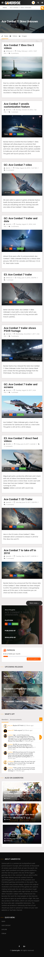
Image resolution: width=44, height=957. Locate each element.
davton (7, 168)
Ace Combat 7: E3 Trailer (18, 499)
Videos (14, 36)
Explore (4, 929)
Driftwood (8, 51)
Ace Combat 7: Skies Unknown (23, 207)
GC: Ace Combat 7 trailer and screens (20, 386)
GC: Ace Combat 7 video (18, 164)
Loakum (10, 735)
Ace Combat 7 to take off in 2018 (20, 552)
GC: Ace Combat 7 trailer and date (20, 220)
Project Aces (8, 640)
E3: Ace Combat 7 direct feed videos (21, 440)
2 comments (15, 226)
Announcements (16, 719)
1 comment (14, 112)
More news (34, 603)
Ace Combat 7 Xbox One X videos (19, 46)
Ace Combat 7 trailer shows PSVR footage (20, 329)
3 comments (10, 170)
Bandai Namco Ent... (11, 633)
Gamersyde (16, 950)
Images (24, 36)
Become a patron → (34, 659)
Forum (4, 933)
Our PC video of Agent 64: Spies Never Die (20, 815)
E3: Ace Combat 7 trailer (18, 274)
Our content (6, 925)
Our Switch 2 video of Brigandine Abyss (19, 793)
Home (5, 7)
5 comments (15, 53)
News (6, 36)
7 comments (15, 336)
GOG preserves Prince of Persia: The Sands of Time (21, 835)
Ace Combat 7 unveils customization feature (17, 105)
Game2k (8, 110)
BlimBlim (8, 444)
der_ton (10, 725)
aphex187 (11, 730)
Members (5, 719)
